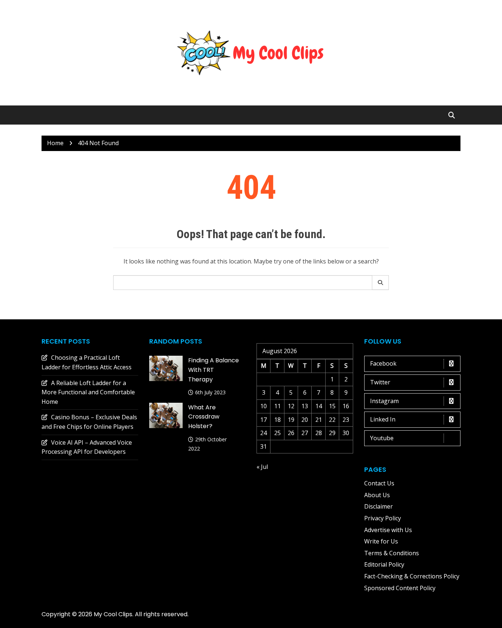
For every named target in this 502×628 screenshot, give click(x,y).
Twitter (380, 382)
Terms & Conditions (391, 553)
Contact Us (379, 483)
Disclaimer (378, 506)
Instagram (384, 401)
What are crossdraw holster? (203, 416)
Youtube (382, 438)
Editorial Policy (384, 564)
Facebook (383, 363)
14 (318, 406)
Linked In (382, 419)
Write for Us (381, 541)
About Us (377, 495)
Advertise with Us (388, 530)
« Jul (262, 467)
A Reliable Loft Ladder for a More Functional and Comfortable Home (88, 392)
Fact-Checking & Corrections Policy (411, 576)
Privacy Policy (382, 518)
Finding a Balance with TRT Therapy (213, 369)
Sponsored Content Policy (399, 588)
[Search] (380, 282)
